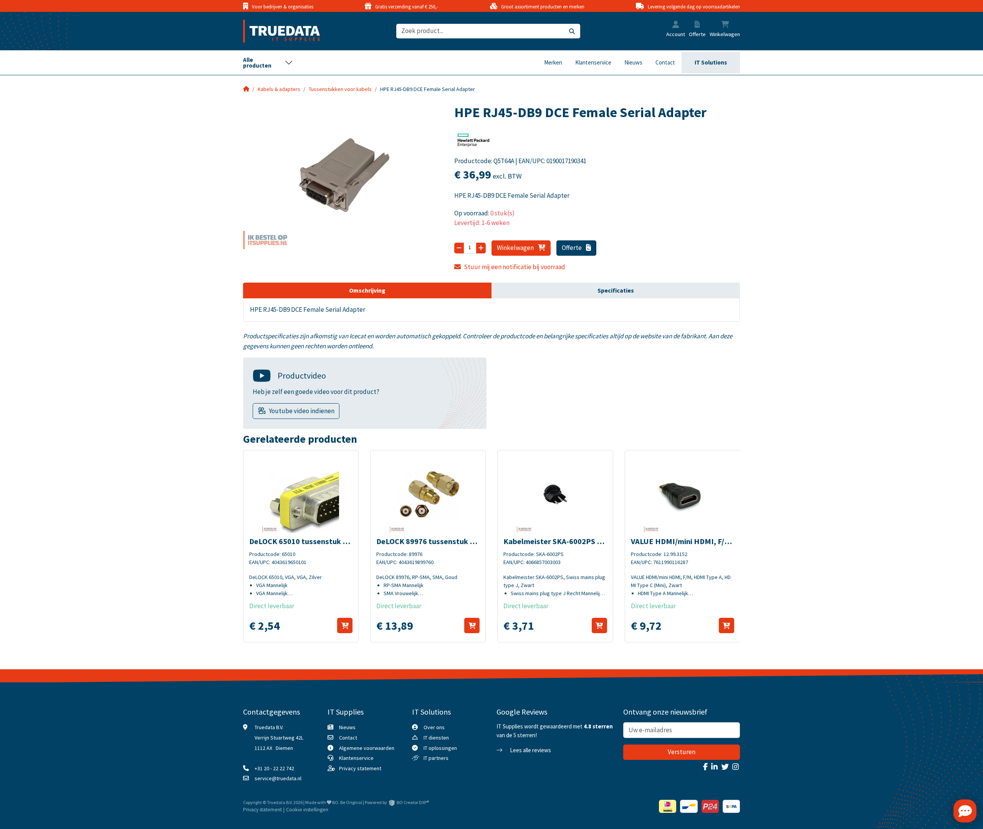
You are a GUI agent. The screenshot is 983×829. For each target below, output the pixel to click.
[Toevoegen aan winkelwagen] (344, 625)
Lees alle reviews (530, 750)
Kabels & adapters (279, 89)
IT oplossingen (440, 748)
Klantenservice (593, 62)
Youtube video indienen (301, 411)
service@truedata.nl (278, 778)
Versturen (681, 752)
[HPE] (473, 142)
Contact (665, 62)
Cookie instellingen (307, 809)
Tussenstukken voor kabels (340, 89)
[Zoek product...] (572, 31)
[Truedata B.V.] (276, 31)
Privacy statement (360, 768)
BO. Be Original (347, 802)
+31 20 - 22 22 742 (274, 768)
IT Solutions (711, 62)
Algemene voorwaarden (366, 748)
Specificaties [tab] (615, 290)
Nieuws (633, 62)
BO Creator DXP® (413, 802)
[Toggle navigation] (268, 62)
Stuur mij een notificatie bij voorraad (514, 267)
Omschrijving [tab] (367, 290)
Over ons (434, 727)
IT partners (436, 758)
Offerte (572, 247)
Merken (553, 62)
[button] (676, 25)
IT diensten (436, 737)
